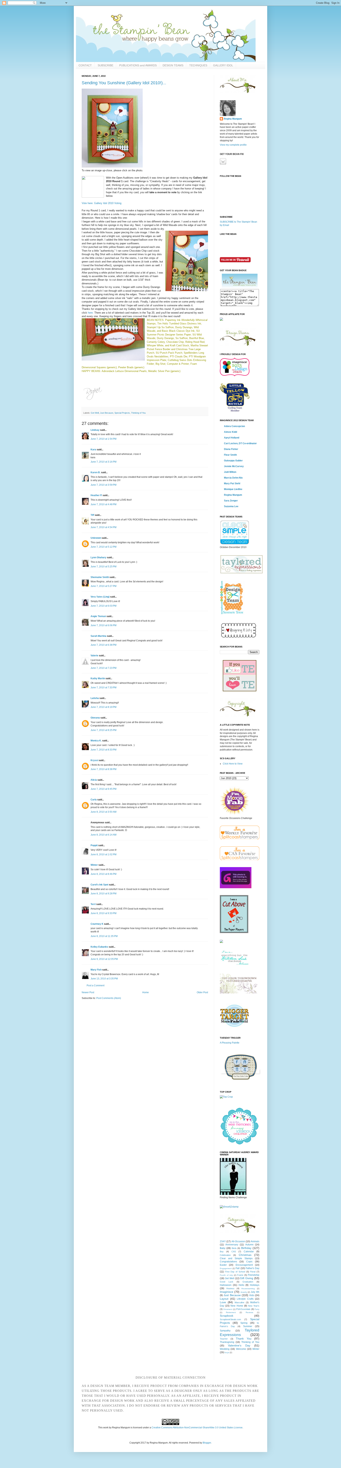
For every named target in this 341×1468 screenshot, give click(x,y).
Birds (234, 1248)
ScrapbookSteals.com (230, 1319)
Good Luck (226, 1282)
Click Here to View (233, 763)
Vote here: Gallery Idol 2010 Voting (101, 203)
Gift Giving (246, 1278)
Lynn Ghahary (98, 557)
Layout (224, 1298)
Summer (247, 1326)
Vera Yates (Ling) (100, 596)
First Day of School (235, 1271)
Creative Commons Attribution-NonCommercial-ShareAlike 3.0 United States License (197, 1427)
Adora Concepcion (234, 426)
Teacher (224, 1339)
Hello (241, 1285)
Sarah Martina (98, 636)
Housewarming (248, 1288)
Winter (94, 865)
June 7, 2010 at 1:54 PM (103, 438)
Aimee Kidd (230, 432)
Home (145, 992)
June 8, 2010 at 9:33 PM (103, 913)
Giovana (95, 717)
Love (223, 1302)
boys (227, 1352)
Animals (255, 1241)
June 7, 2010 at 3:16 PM (103, 461)
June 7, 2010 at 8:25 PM (103, 730)
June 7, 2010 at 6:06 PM (103, 625)
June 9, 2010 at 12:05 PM (104, 959)
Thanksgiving (227, 1342)
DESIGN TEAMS (173, 65)
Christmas (245, 1254)
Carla (94, 799)
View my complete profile (233, 144)
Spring (243, 1323)
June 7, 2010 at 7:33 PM (103, 687)
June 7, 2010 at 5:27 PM (103, 586)
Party (257, 1309)
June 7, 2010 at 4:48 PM (103, 504)
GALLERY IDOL (223, 65)
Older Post (202, 992)
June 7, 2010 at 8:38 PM (103, 769)
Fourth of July (226, 1275)
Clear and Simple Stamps (236, 1258)
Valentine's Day (239, 1345)
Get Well (95, 413)
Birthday (246, 1248)
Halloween (225, 1285)
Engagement (226, 1268)
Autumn (249, 1244)
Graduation (248, 1282)
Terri (93, 904)
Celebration (225, 1255)
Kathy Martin (98, 678)
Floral (252, 1271)
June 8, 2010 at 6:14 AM (103, 834)
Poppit (94, 845)
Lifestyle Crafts (245, 1298)
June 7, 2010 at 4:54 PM (103, 527)
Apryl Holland (231, 437)
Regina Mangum (233, 118)
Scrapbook (226, 1315)
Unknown (96, 538)
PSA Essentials (243, 1309)
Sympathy (225, 1330)
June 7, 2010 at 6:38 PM (103, 645)
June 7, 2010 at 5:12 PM (103, 546)
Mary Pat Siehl (232, 483)
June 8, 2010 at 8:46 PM (103, 874)
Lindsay (95, 430)
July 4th (255, 1292)
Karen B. (95, 472)
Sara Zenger (231, 500)
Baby (222, 1248)
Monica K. (96, 740)
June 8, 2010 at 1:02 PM (103, 854)
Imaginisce (226, 1291)
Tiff (92, 515)
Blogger (207, 1442)
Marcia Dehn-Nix (233, 477)
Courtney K (97, 924)
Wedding (225, 1349)
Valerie (94, 655)
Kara (93, 449)
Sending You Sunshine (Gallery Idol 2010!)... (124, 82)
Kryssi (94, 760)
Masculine (239, 1302)
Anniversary (231, 1244)
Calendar (249, 1251)
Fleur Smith (230, 454)
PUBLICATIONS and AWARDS (138, 65)
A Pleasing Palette (229, 1042)
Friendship (253, 1275)
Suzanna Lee (231, 506)
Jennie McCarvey (234, 466)
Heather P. (96, 495)
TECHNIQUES (198, 65)
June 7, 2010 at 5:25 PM (103, 566)
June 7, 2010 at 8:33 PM (103, 749)
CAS (233, 1251)
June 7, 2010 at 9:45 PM (103, 789)
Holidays (254, 1285)
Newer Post (88, 992)
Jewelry (243, 1292)
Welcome (241, 1349)
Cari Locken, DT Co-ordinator (240, 443)
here (90, 312)
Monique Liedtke (233, 489)
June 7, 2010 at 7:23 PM (103, 668)
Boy (222, 1251)
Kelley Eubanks (99, 946)
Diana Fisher (231, 449)
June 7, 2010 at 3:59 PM (103, 484)
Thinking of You (138, 413)
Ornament (227, 1309)
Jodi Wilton (230, 472)
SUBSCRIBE (105, 65)
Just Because (106, 413)
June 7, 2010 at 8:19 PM (103, 707)
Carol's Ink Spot (99, 884)
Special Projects (122, 413)
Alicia (94, 779)
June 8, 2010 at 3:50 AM (103, 811)
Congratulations (228, 1261)
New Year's (253, 1306)
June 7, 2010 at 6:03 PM (103, 605)
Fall (238, 1268)
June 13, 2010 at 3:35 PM (104, 978)
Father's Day (252, 1268)
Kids (251, 1295)
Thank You (243, 1338)
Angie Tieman (98, 616)
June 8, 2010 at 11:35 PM (104, 936)
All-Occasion (238, 1241)
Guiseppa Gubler (233, 460)
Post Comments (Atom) (108, 998)
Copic (249, 1261)
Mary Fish (96, 969)
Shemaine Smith (100, 577)
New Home (236, 1305)
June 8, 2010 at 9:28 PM (103, 893)
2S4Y (223, 1241)
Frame (240, 1275)
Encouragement (244, 1265)
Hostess (230, 1288)
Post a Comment (95, 985)
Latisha (95, 698)
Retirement (231, 1312)
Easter (223, 1265)
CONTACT (85, 65)
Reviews (249, 1312)
